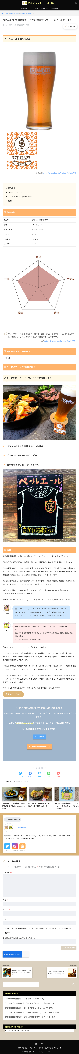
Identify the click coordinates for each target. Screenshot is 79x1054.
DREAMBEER (44, 8)
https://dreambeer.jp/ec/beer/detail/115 (59, 173)
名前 (5, 900)
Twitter (7, 850)
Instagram (15, 850)
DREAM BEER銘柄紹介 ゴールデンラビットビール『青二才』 (29, 1008)
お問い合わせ (23, 1048)
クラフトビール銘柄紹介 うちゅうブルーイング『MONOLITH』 (30, 1003)
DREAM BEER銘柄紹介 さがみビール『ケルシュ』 (25, 999)
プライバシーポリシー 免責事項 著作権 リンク (45, 1048)
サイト (5, 919)
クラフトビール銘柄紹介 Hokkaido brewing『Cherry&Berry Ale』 (32, 1012)
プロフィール (33, 8)
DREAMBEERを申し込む (41, 746)
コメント (7, 872)
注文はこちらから (13, 694)
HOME (40, 1043)
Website (22, 850)
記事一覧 (24, 8)
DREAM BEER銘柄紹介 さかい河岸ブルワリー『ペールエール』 (30, 1017)
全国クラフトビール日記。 (42, 2)
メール (6, 909)
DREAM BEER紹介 (21, 781)
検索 (73, 984)
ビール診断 (54, 8)
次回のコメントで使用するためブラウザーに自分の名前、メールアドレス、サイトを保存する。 (38, 928)
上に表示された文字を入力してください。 (19, 938)
